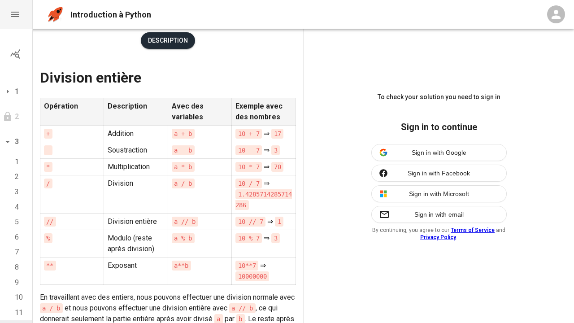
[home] (55, 14)
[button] (16, 14)
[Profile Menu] (556, 14)
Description (168, 40)
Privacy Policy (438, 237)
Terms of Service (473, 230)
